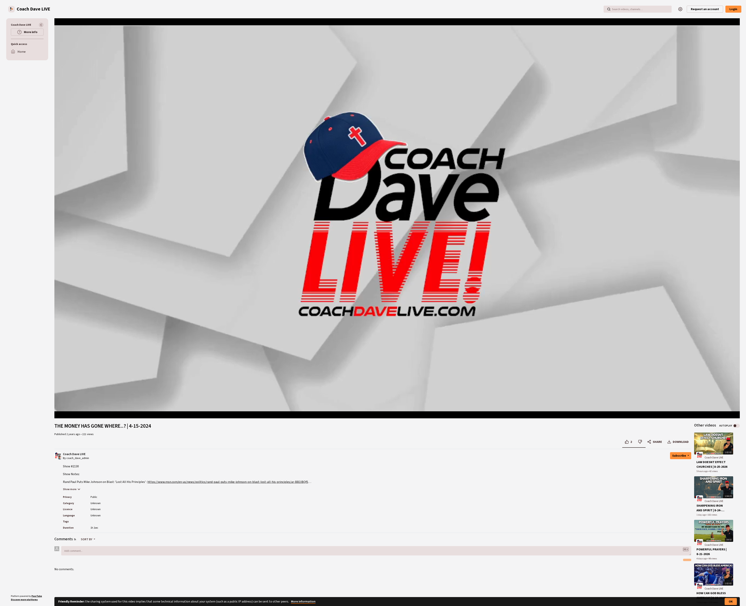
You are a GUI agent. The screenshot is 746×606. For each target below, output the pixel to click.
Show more (70, 489)
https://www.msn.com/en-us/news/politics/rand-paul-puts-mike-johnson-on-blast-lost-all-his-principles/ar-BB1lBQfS (227, 482)
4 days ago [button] (701, 558)
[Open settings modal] (680, 9)
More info (30, 32)
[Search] (609, 9)
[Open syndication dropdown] (75, 539)
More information (303, 601)
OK (731, 601)
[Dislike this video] (640, 442)
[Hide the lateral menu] (41, 25)
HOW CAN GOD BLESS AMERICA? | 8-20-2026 (711, 595)
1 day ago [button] (701, 515)
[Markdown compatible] (686, 549)
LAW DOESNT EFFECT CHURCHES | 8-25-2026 (711, 464)
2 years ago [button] (73, 434)
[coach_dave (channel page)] (699, 455)
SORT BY (87, 539)
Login (733, 9)
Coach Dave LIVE (74, 454)
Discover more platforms (24, 599)
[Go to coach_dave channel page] (60, 457)
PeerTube (36, 596)
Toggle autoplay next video (736, 426)
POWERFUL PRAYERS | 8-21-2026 (711, 551)
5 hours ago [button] (702, 471)
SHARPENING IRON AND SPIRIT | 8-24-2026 (709, 508)
